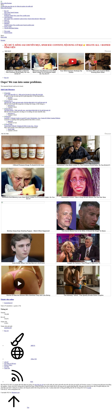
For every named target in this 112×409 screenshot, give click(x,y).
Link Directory (8, 17)
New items (7, 18)
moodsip (10, 97)
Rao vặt (6, 11)
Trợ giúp (6, 366)
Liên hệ (6, 362)
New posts (7, 12)
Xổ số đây (7, 22)
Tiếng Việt (33, 359)
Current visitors (8, 25)
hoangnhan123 (8, 303)
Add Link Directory (8, 90)
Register (3, 40)
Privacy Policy (8, 365)
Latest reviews (23, 18)
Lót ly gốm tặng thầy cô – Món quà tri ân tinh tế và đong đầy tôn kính (23, 94)
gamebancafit (8, 328)
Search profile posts (28, 25)
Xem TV (6, 20)
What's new (7, 14)
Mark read (42, 18)
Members (6, 23)
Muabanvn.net (16, 392)
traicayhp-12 (11, 105)
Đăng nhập (4, 37)
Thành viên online (7, 299)
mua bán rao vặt (38, 384)
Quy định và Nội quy (10, 363)
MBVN (32, 345)
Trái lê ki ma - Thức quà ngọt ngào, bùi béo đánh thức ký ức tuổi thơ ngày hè (25, 102)
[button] (2, 4)
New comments (14, 18)
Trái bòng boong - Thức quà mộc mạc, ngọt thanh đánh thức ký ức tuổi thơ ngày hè (27, 110)
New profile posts (25, 15)
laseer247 (10, 121)
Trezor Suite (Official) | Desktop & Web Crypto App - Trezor (21, 126)
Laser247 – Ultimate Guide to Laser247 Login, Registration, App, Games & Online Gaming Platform (32, 118)
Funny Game (7, 26)
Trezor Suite (11, 129)
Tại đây (89, 388)
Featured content (8, 15)
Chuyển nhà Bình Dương (11, 28)
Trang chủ (7, 368)
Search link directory (33, 18)
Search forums (14, 12)
